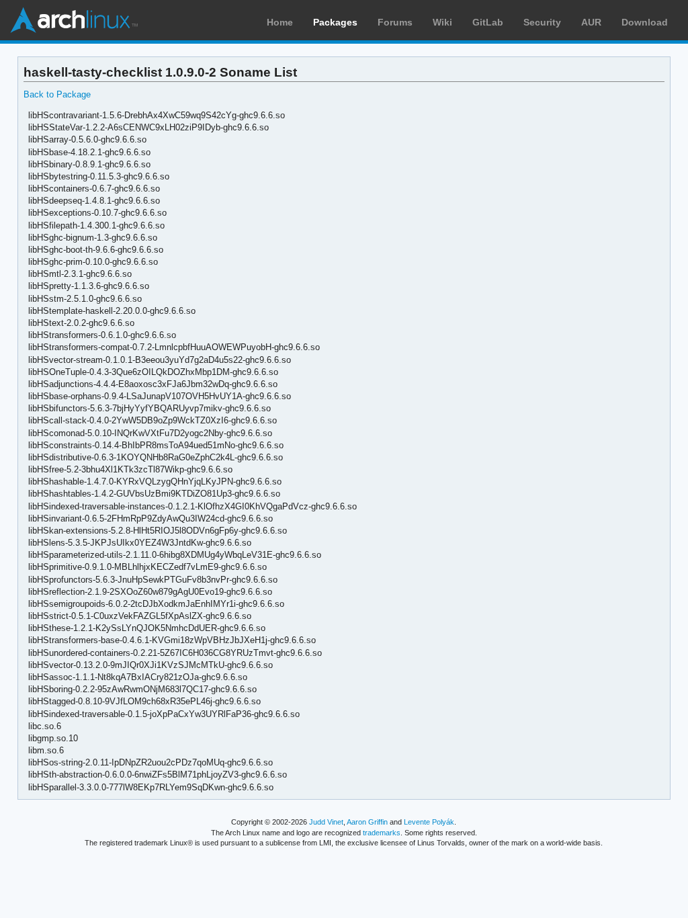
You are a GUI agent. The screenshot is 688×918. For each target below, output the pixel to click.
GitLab (487, 22)
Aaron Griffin (367, 822)
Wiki (442, 22)
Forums (395, 22)
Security (542, 22)
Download (644, 22)
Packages (335, 22)
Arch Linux (74, 20)
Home (280, 22)
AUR (591, 22)
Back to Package (57, 94)
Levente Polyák (429, 822)
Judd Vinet (326, 822)
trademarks (381, 833)
